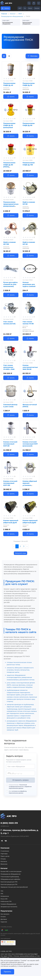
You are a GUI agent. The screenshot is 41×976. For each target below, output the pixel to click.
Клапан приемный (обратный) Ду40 (10, 521)
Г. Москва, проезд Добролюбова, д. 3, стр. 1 (20, 831)
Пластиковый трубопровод (10, 876)
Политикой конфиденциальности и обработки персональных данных (20, 786)
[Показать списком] (9, 56)
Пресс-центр (5, 856)
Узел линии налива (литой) (9, 323)
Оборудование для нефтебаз (10, 879)
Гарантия (4, 922)
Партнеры (4, 853)
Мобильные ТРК (6, 901)
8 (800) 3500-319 (9, 823)
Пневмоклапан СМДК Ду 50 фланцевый (9, 125)
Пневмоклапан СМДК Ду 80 (29, 124)
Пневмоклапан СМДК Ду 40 (9, 84)
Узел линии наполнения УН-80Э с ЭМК (9, 367)
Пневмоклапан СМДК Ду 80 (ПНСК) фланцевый (9, 166)
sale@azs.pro (5, 826)
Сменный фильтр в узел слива (10, 406)
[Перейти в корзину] (34, 3)
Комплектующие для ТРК (9, 882)
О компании (5, 851)
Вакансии (4, 864)
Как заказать (5, 914)
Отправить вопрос (20, 780)
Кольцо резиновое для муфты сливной (29, 284)
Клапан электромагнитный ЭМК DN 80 (30, 367)
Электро (37, 8)
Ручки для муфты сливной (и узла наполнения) (10, 284)
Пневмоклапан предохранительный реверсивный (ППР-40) (11, 205)
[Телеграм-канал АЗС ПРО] (2, 840)
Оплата (3, 916)
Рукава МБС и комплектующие (11, 871)
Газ (25, 8)
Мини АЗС (4, 899)
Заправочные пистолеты (9, 906)
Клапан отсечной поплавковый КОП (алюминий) (30, 444)
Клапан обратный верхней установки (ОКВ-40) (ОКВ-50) (30, 484)
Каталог (13, 14)
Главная (4, 14)
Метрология (5, 896)
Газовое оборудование (8, 904)
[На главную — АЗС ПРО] (7, 3)
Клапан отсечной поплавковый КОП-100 (10, 483)
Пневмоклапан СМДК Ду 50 (29, 84)
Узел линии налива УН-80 (28, 323)
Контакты (4, 861)
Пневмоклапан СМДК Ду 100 (29, 164)
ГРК (2, 893)
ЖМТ (20, 8)
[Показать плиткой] (4, 56)
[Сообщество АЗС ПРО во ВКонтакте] (6, 840)
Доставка (4, 919)
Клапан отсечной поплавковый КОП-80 (10, 444)
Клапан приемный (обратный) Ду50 (30, 521)
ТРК (2, 891)
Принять (7, 972)
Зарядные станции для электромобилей (14, 887)
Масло (30, 8)
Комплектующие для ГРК (9, 884)
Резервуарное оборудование (12, 16)
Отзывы (3, 859)
